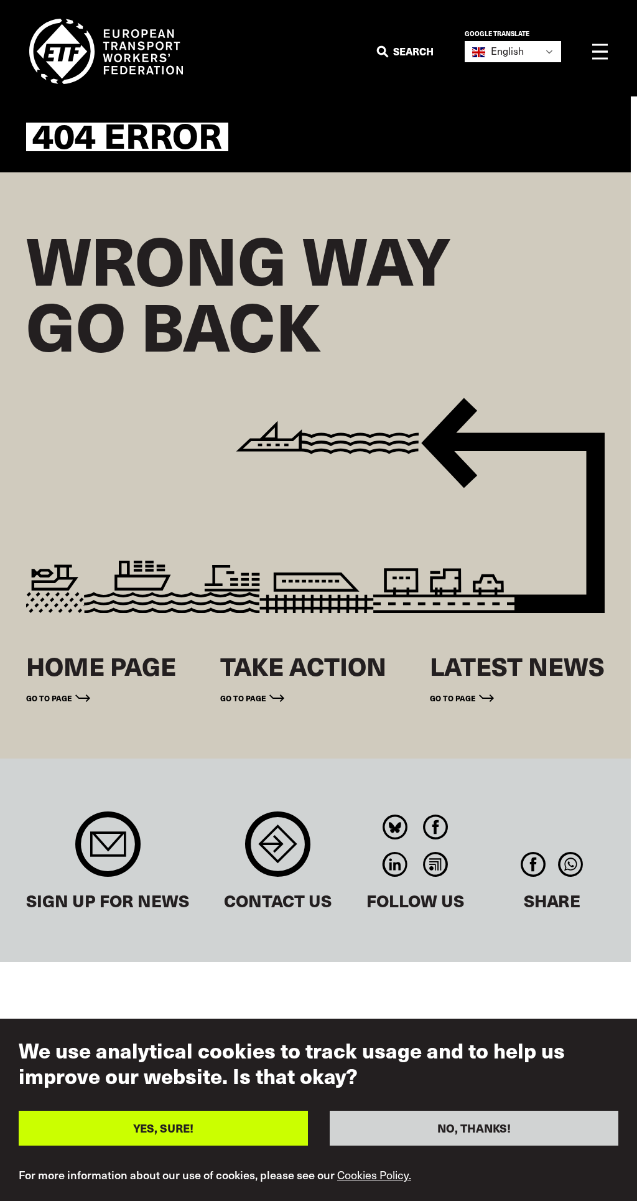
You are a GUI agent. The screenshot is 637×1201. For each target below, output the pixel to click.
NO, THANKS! (474, 1128)
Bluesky (395, 827)
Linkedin (395, 864)
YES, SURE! (163, 1128)
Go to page (49, 698)
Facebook (436, 827)
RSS (436, 864)
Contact (277, 850)
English (506, 50)
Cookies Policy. (374, 1174)
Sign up (108, 850)
